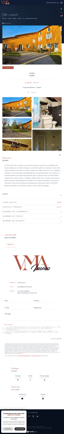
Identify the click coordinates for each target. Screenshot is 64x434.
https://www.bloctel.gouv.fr (22, 352)
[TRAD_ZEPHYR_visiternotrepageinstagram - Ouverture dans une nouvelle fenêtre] (33, 416)
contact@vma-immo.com (24, 287)
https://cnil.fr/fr (54, 348)
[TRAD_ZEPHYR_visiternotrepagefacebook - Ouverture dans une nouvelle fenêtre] (28, 416)
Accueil (4, 18)
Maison (20, 18)
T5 (23, 18)
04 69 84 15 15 (21, 282)
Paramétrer (8, 429)
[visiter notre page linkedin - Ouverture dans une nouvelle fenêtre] (37, 416)
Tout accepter (20, 429)
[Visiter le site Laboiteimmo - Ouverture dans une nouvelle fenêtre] (32, 431)
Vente (9, 18)
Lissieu (14, 18)
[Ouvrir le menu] (61, 2)
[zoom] (17, 116)
